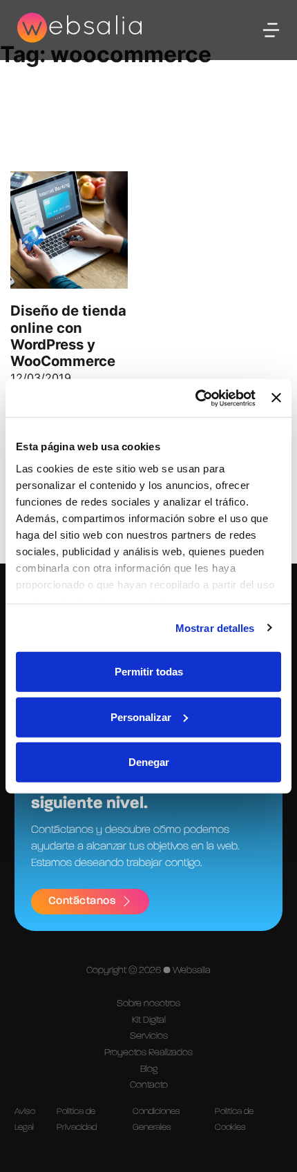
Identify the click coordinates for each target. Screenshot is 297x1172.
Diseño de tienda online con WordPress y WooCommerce (68, 335)
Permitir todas (149, 672)
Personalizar (141, 716)
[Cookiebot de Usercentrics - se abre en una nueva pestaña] (195, 398)
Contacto (149, 1085)
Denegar (148, 762)
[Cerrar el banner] (276, 398)
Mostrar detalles (215, 627)
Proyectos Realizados (148, 1052)
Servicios (149, 1036)
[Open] (271, 30)
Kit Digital (149, 1020)
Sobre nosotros (148, 1003)
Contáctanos (82, 901)
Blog (148, 1069)
